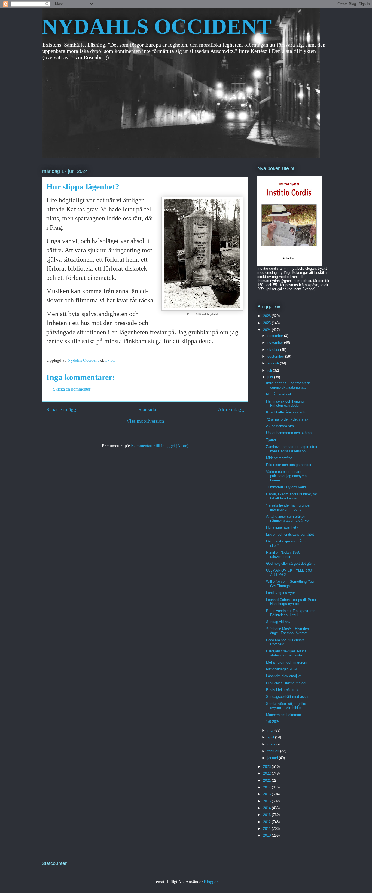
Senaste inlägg (61, 409)
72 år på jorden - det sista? (287, 419)
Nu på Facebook (279, 394)
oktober (273, 350)
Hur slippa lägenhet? (282, 527)
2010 (267, 835)
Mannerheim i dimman (283, 715)
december (275, 336)
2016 (267, 794)
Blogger (210, 881)
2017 (267, 787)
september (276, 356)
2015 (267, 801)
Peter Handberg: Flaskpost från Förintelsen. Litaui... (290, 613)
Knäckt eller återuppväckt (286, 412)
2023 (267, 767)
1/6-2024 (273, 722)
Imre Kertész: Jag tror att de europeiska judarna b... (288, 385)
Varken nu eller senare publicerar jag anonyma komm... (286, 476)
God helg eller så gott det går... (290, 563)
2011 (267, 829)
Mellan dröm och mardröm (286, 662)
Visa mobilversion (145, 421)
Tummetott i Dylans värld (286, 487)
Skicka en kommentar (71, 389)
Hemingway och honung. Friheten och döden (285, 403)
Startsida (147, 409)
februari (273, 751)
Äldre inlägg (231, 409)
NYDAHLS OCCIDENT (157, 26)
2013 (267, 815)
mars (271, 744)
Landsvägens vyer (280, 593)
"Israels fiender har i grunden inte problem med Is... (288, 507)
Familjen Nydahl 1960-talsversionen (283, 554)
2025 (267, 323)
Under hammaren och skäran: (289, 433)
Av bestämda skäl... (282, 426)
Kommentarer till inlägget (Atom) (159, 445)
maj (270, 730)
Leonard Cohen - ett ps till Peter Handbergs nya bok (291, 602)
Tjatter (271, 440)
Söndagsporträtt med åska (287, 697)
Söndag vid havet (280, 622)
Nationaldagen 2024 (281, 669)
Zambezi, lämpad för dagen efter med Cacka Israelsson (291, 449)
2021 (267, 780)
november (275, 342)
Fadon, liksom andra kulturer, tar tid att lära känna (291, 496)
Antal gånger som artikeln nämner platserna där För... (289, 518)
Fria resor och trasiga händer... (290, 465)
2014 (267, 808)
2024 (267, 330)
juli (270, 370)
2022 (267, 773)
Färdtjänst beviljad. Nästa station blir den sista (286, 653)
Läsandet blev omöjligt (283, 676)
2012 (267, 822)
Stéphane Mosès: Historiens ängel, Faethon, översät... (288, 631)
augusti (273, 363)
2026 (267, 316)
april (271, 737)
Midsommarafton (279, 458)
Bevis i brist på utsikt (283, 690)
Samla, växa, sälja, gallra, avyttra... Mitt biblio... (286, 706)
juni (270, 377)
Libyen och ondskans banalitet (290, 534)
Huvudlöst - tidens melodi (286, 683)
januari (273, 758)
